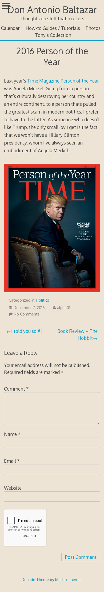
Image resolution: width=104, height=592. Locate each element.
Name (12, 434)
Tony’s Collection (53, 35)
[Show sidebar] (6, 6)
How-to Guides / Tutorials (53, 28)
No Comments (26, 314)
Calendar (10, 28)
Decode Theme (35, 579)
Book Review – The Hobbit (77, 334)
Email (12, 461)
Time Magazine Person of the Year (63, 81)
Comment (16, 389)
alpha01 (63, 307)
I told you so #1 (26, 331)
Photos (93, 28)
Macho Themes (68, 579)
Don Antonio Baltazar (52, 9)
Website (13, 488)
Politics (42, 300)
